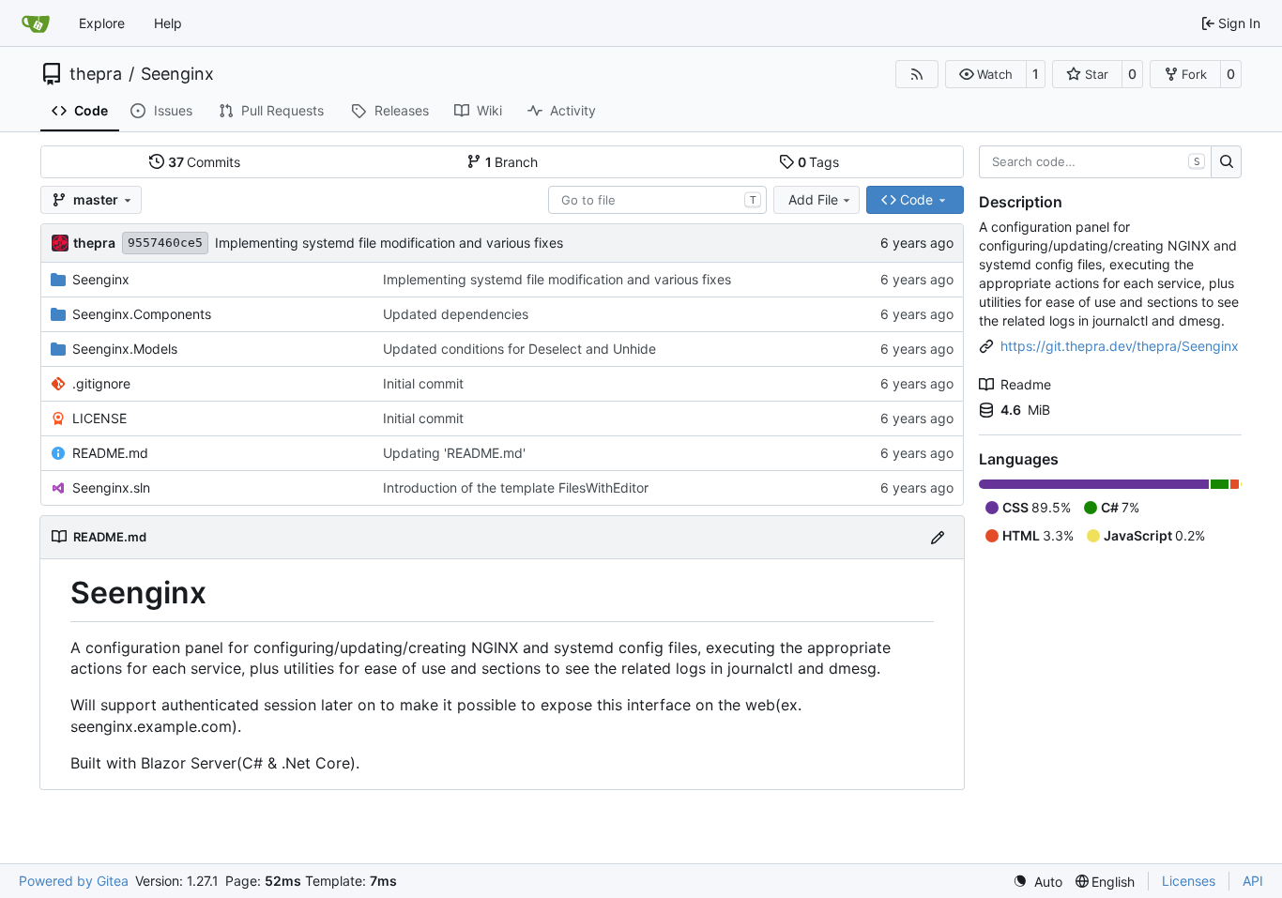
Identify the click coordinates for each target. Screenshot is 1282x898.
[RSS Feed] (917, 74)
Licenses (1188, 881)
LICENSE (99, 418)
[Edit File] (938, 537)
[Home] (35, 23)
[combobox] (657, 200)
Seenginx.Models (124, 349)
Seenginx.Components (141, 314)
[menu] (1037, 882)
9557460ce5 (165, 243)
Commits (204, 162)
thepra (95, 74)
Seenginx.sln (111, 487)
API (1253, 881)
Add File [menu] (813, 199)
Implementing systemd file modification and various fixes (389, 243)
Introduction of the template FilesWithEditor (516, 487)
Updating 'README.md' (454, 453)
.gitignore (101, 383)
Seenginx (177, 74)
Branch (512, 162)
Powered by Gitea (74, 881)
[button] (986, 74)
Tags (819, 162)
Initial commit (423, 383)
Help (168, 23)
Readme (1025, 384)
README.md (110, 453)
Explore (102, 23)
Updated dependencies (455, 314)
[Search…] (1226, 162)
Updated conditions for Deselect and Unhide (519, 349)
